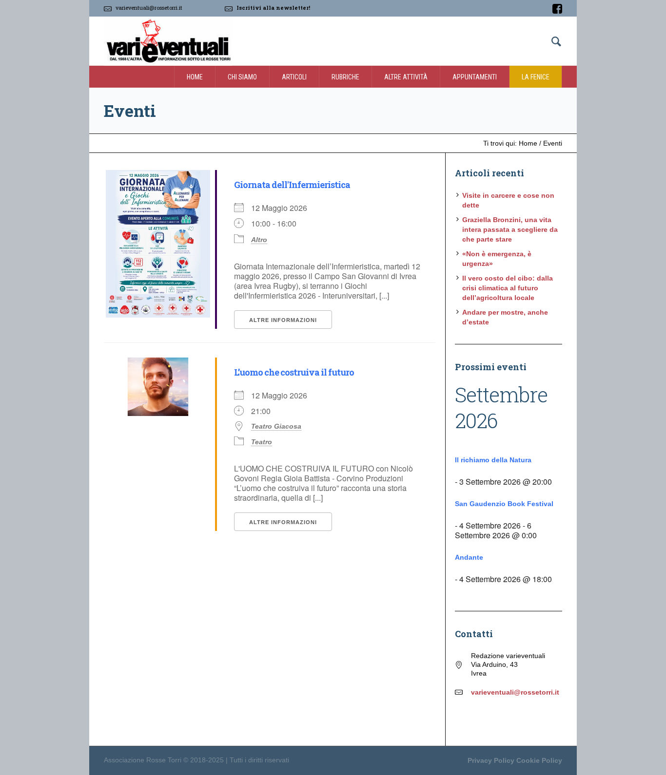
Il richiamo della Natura (493, 460)
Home (528, 143)
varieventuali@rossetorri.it (149, 7)
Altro (259, 240)
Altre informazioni (283, 320)
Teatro (261, 442)
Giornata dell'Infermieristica (292, 184)
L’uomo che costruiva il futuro (294, 372)
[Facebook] (557, 9)
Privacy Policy (491, 760)
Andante (469, 557)
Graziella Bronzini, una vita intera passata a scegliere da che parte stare (510, 229)
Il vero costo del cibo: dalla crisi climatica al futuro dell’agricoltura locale (507, 288)
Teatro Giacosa (276, 426)
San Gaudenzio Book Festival (504, 504)
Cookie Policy (539, 760)
